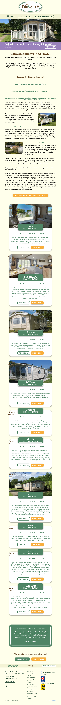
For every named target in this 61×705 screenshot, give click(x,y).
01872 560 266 (25, 16)
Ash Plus (39, 91)
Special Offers (30, 680)
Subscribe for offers (49, 665)
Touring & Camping (31, 679)
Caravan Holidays (31, 677)
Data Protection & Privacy (32, 696)
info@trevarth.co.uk (11, 678)
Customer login (10, 686)
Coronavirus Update (31, 673)
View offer (50, 47)
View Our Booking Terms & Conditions (30, 195)
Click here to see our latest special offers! (30, 84)
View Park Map (30, 684)
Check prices (37, 247)
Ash (32, 91)
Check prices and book (44, 16)
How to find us (10, 681)
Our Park (29, 675)
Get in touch (22, 659)
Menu (12, 16)
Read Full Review (30, 641)
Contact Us (29, 698)
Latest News (30, 682)
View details (24, 247)
